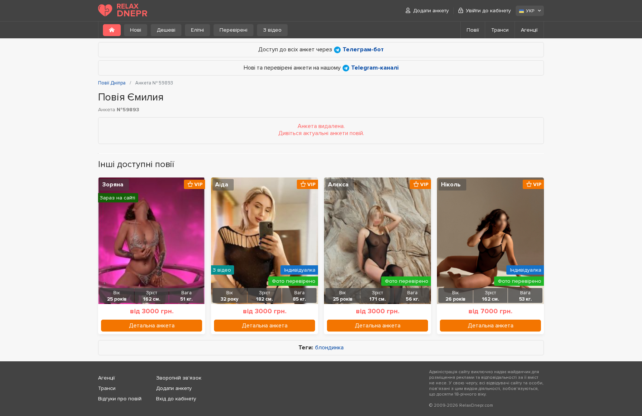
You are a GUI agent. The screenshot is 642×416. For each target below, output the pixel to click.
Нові (135, 30)
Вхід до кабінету (176, 399)
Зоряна (112, 184)
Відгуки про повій (120, 399)
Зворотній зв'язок (178, 378)
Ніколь (451, 184)
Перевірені (233, 30)
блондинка (329, 347)
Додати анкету (431, 10)
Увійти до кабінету (488, 10)
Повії (473, 30)
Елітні (197, 30)
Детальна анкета (152, 325)
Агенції (529, 30)
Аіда (221, 184)
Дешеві (166, 30)
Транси (500, 30)
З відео (272, 30)
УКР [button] (530, 11)
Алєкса (338, 184)
